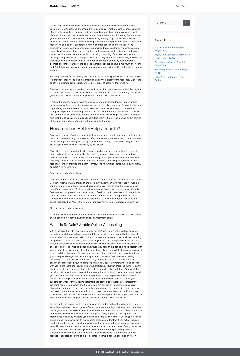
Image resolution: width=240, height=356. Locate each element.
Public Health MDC (64, 6)
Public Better (182, 6)
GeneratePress (137, 352)
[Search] (186, 23)
